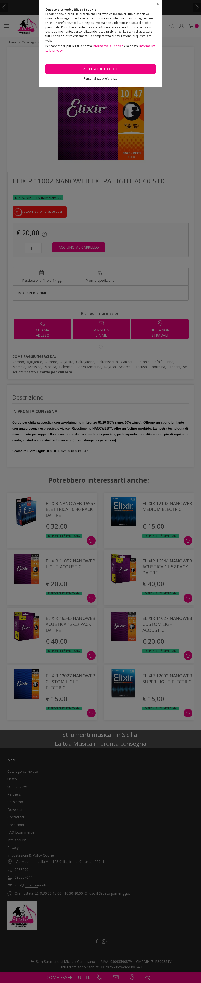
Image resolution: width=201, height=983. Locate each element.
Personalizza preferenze (100, 78)
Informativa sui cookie (108, 46)
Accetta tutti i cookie (100, 69)
